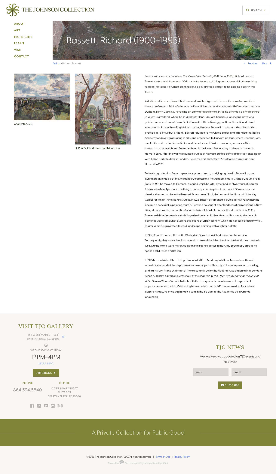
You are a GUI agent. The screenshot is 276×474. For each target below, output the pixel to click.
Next (265, 63)
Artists (56, 63)
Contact (21, 56)
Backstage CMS (160, 463)
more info (46, 363)
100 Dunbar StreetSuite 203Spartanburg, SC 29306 (64, 392)
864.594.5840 (27, 390)
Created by (113, 463)
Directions (44, 372)
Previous (253, 63)
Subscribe (232, 385)
